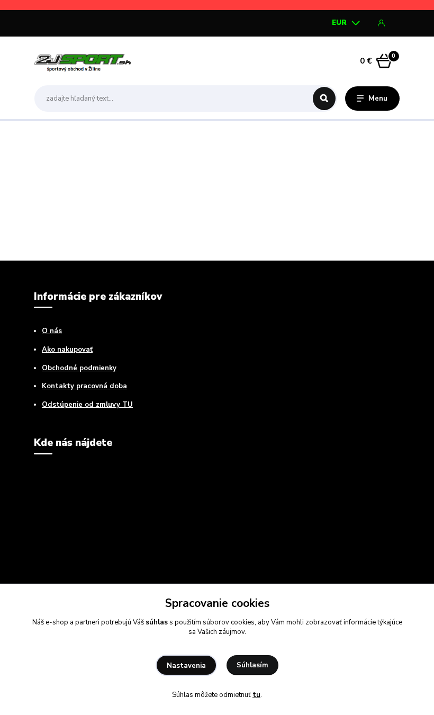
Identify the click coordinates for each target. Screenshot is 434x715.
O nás (52, 331)
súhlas (157, 622)
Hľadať (324, 98)
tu (256, 695)
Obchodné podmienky (79, 368)
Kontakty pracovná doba (84, 386)
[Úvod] (84, 61)
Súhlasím (252, 665)
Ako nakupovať (67, 349)
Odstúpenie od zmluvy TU (87, 404)
